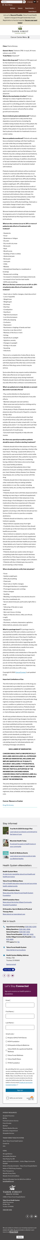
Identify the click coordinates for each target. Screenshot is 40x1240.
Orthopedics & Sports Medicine (18, 1045)
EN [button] (34, 1)
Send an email (11, 964)
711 (18, 942)
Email (8, 1000)
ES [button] (37, 1)
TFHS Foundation (14, 1063)
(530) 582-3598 (24, 929)
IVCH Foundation (13, 1041)
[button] (6, 5)
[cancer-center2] (20, 26)
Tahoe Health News (14, 1059)
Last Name (10, 1023)
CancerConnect (20, 672)
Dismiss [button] (20, 1237)
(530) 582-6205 (30, 927)
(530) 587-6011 (24, 932)
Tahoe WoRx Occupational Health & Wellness (20, 1050)
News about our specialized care (14, 914)
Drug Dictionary (8, 805)
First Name (10, 1011)
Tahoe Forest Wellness (15, 1055)
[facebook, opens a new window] (4, 975)
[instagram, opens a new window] (8, 975)
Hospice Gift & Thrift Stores (17, 1038)
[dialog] (20, 1232)
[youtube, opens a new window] (12, 975)
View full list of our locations (16, 950)
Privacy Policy (14, 1232)
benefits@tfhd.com (8, 1181)
